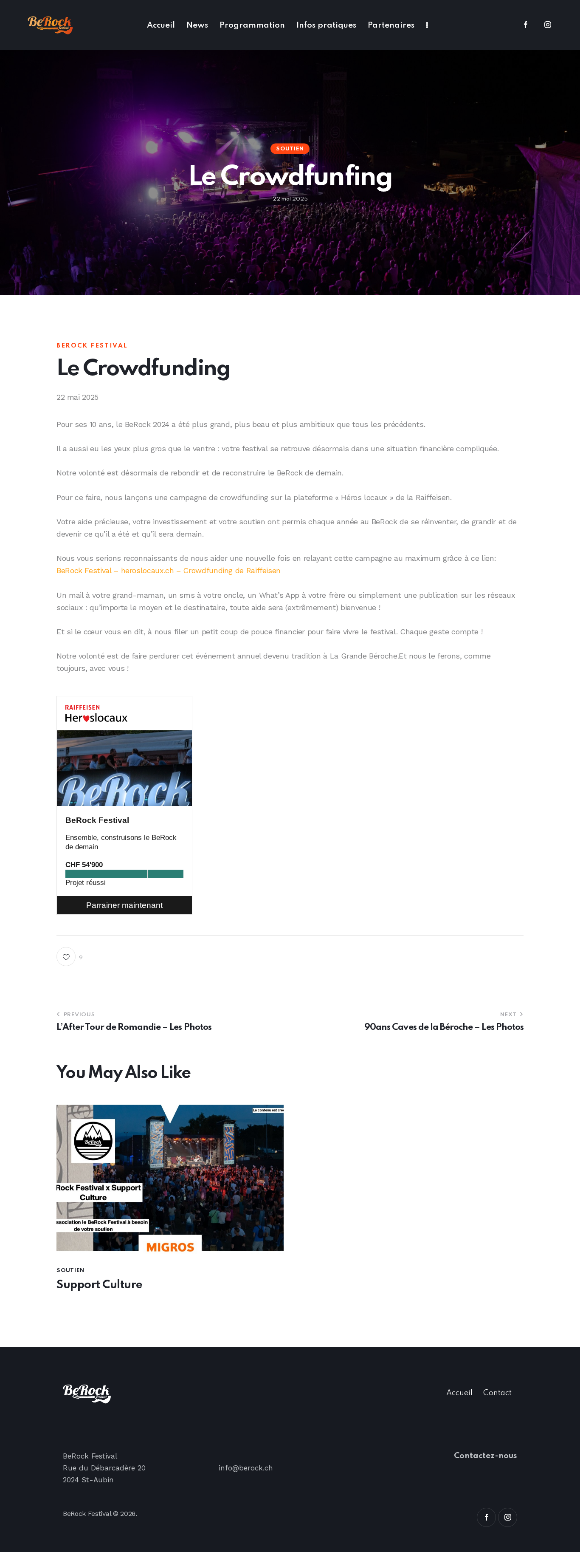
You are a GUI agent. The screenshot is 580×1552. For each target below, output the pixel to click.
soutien (290, 149)
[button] (69, 956)
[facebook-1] (526, 25)
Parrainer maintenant (124, 905)
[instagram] (548, 25)
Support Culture (99, 1285)
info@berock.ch (246, 1468)
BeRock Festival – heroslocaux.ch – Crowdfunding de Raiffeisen (168, 570)
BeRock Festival (97, 820)
